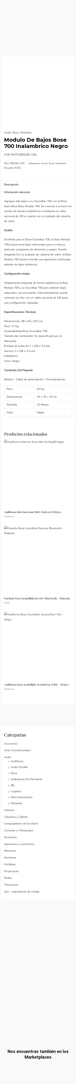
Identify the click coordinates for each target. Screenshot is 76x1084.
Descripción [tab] (11, 184)
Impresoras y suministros (19, 844)
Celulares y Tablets (16, 817)
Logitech (16, 791)
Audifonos (17, 761)
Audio (7, 757)
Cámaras (9, 810)
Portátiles (10, 864)
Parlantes (16, 803)
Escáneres (10, 837)
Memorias (10, 851)
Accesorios (11, 744)
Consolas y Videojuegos (19, 830)
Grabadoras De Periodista (26, 779)
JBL (13, 785)
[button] (72, 19)
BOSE (17, 167)
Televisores (11, 885)
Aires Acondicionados (17, 750)
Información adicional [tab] (17, 192)
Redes (8, 878)
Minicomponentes (22, 797)
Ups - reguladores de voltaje (21, 891)
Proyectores (11, 871)
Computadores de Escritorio (21, 823)
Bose (14, 773)
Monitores (10, 857)
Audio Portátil (19, 767)
